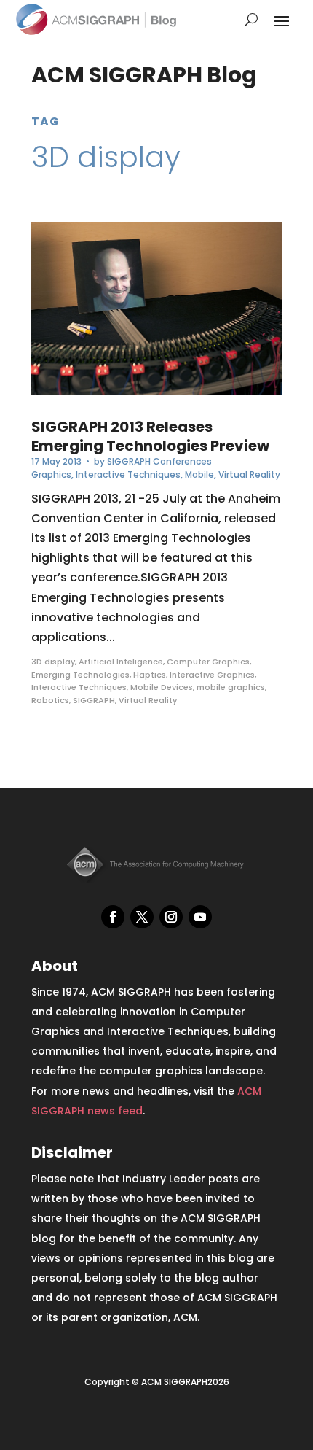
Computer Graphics (208, 661)
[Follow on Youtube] (200, 916)
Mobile (199, 474)
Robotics (50, 700)
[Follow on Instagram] (171, 916)
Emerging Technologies (80, 675)
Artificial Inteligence (121, 661)
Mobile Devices (161, 687)
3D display (53, 661)
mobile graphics (231, 687)
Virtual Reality (249, 474)
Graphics (51, 474)
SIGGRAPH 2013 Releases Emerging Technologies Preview (150, 436)
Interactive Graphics (212, 675)
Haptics (149, 675)
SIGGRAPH (94, 700)
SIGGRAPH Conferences (159, 461)
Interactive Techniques (128, 474)
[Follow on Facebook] (112, 916)
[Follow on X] (142, 916)
